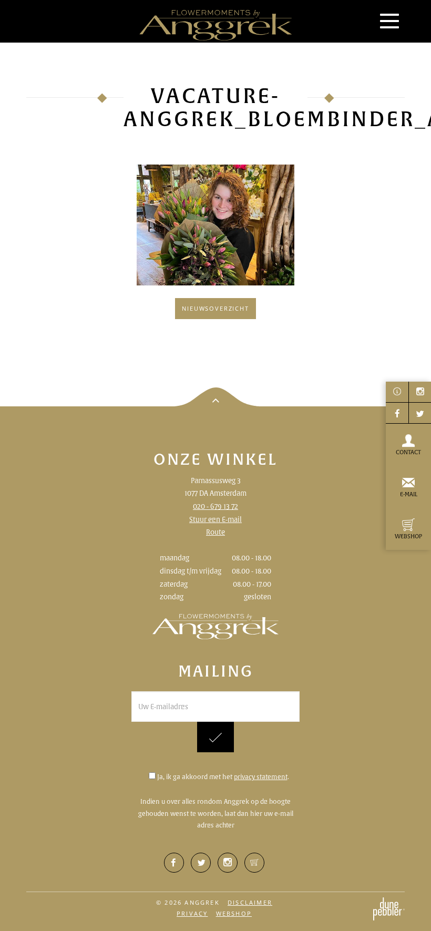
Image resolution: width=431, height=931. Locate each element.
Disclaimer (250, 902)
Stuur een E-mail (215, 519)
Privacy (192, 913)
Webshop (234, 913)
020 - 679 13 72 (215, 506)
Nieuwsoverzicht (215, 308)
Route (215, 532)
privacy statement (261, 776)
